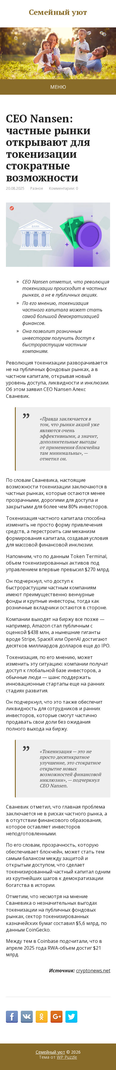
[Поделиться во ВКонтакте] (27, 1017)
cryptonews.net (93, 970)
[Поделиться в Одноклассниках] (42, 1017)
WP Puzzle (67, 1057)
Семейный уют (58, 12)
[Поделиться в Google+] (56, 1017)
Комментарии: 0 (63, 188)
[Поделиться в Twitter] (71, 1017)
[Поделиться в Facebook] (12, 1017)
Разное (36, 188)
